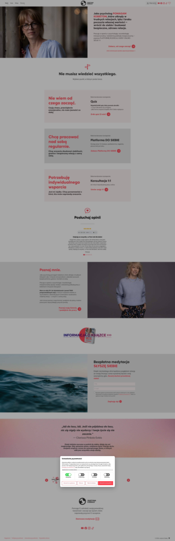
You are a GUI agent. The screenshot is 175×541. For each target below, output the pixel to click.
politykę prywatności (67, 467)
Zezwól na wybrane (69, 483)
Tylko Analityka (91, 483)
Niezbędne (68, 477)
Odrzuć (81, 483)
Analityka (94, 477)
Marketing (106, 477)
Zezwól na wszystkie (105, 483)
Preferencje (81, 477)
